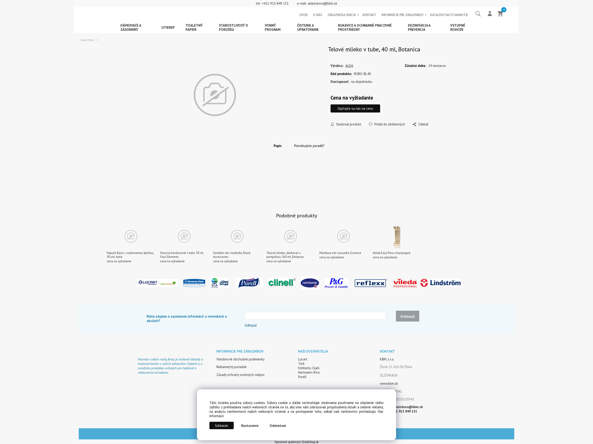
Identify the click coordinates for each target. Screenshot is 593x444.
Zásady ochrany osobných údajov (240, 374)
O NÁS (317, 15)
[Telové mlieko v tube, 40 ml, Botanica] (215, 95)
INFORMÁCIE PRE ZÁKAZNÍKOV (402, 15)
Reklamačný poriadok (231, 367)
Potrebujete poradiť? (309, 146)
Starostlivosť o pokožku (233, 27)
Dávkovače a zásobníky (130, 27)
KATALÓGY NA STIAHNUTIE (449, 15)
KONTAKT (369, 15)
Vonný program (273, 27)
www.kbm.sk (389, 383)
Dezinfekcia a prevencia (419, 27)
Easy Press (87, 40)
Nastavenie (250, 425)
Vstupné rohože (457, 27)
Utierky (168, 27)
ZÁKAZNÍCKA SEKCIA (342, 15)
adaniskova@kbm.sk (322, 3)
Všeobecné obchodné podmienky (240, 359)
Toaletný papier (194, 27)
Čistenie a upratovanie (308, 27)
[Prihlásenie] (489, 14)
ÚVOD (304, 15)
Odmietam (278, 425)
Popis (278, 146)
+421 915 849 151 (275, 3)
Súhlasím (221, 425)
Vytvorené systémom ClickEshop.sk (296, 442)
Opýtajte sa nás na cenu (355, 108)
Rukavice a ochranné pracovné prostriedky (365, 27)
